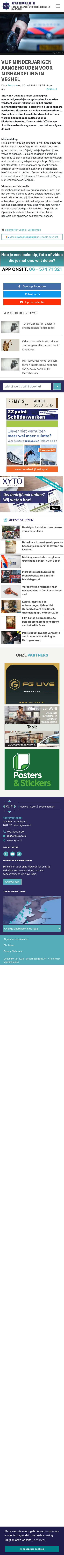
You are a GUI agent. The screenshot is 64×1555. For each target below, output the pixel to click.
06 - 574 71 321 (45, 269)
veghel (22, 229)
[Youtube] (12, 853)
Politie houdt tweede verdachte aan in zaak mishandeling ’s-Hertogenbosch (41, 636)
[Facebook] (6, 853)
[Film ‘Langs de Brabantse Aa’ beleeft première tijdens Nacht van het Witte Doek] (11, 622)
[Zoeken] (57, 386)
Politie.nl (51, 89)
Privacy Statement (13, 951)
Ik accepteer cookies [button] (32, 1548)
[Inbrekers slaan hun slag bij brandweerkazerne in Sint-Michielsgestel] (11, 576)
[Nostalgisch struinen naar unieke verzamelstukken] (11, 532)
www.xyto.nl (14, 840)
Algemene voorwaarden (16, 939)
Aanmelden (12, 882)
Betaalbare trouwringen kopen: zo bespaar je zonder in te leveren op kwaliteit (42, 546)
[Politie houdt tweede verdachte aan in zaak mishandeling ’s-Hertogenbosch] (11, 637)
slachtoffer (11, 229)
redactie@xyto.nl (16, 835)
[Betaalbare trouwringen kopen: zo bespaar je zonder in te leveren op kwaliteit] (11, 547)
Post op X (33, 294)
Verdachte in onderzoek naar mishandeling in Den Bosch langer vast (42, 590)
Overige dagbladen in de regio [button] (21, 928)
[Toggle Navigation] (57, 6)
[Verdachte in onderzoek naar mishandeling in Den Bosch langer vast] (11, 591)
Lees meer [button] (38, 1540)
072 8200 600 (15, 831)
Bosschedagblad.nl (23, 3)
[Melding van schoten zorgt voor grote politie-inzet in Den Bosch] (11, 562)
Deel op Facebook (34, 286)
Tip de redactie (34, 302)
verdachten (34, 229)
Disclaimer (9, 945)
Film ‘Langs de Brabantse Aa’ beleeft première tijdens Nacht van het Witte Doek (40, 621)
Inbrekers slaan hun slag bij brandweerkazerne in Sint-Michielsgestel (38, 575)
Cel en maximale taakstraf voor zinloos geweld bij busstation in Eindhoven (40, 345)
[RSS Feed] (19, 853)
